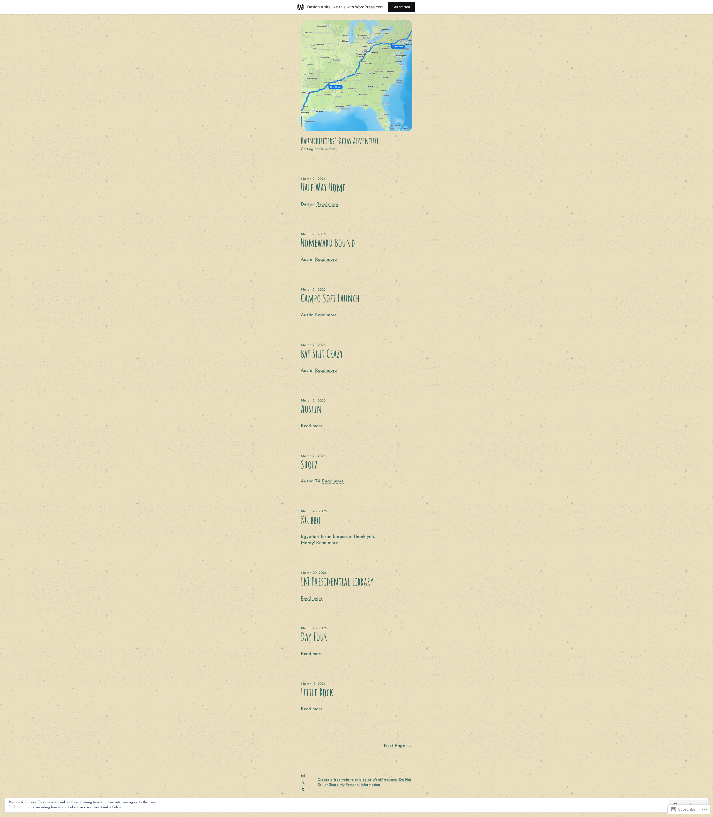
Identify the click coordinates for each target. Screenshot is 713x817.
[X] (303, 782)
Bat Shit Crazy (322, 354)
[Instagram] (303, 776)
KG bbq (311, 520)
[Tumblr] (303, 789)
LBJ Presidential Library (337, 581)
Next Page (398, 746)
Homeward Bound (328, 243)
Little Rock (317, 692)
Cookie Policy (111, 807)
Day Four (314, 637)
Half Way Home (323, 187)
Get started (401, 7)
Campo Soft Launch (330, 298)
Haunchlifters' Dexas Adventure (340, 140)
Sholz (309, 464)
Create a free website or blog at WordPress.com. (357, 780)
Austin (311, 409)
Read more (327, 204)
